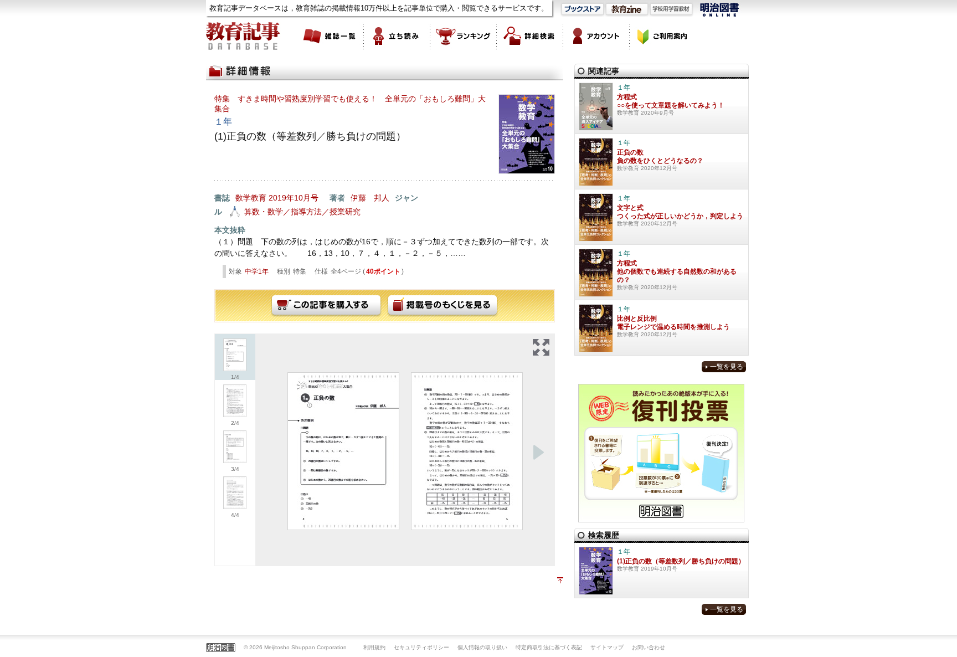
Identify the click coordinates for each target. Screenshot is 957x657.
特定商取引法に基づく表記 (549, 647)
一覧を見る (726, 367)
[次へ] (538, 452)
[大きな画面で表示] (541, 347)
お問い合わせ (648, 647)
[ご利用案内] (663, 36)
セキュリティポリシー (421, 647)
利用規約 (374, 647)
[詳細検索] (530, 36)
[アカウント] (596, 36)
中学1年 (257, 271)
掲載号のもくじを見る (442, 306)
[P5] (467, 451)
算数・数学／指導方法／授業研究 (302, 211)
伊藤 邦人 (370, 197)
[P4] (343, 451)
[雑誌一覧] (330, 36)
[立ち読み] (397, 36)
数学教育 (250, 197)
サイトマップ (607, 647)
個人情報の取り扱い (482, 647)
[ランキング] (463, 36)
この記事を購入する (326, 306)
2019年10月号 (293, 197)
